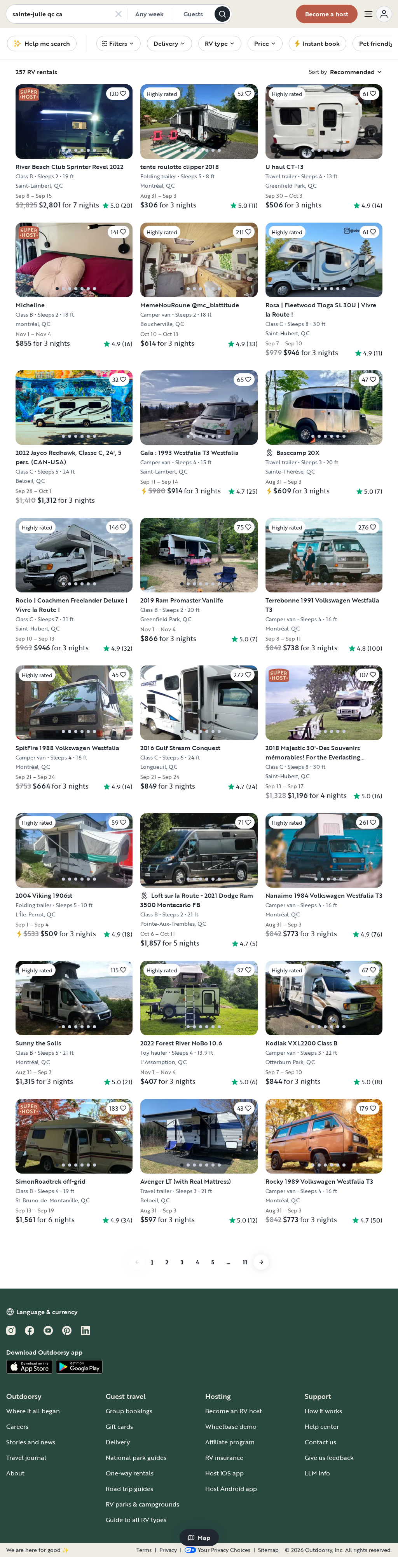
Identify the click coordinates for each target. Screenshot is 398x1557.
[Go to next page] (261, 1262)
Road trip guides (129, 1488)
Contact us (320, 1442)
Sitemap (268, 1550)
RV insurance (224, 1457)
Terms (144, 1550)
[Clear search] (118, 14)
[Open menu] (378, 14)
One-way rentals (130, 1473)
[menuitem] (118, 43)
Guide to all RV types (136, 1519)
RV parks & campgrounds (142, 1504)
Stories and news (30, 1442)
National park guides (136, 1457)
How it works (323, 1411)
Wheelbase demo (231, 1426)
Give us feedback (329, 1457)
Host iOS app (224, 1473)
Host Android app (231, 1488)
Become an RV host (233, 1411)
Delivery (118, 1442)
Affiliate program (230, 1442)
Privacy (168, 1550)
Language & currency (47, 1312)
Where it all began (33, 1411)
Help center (322, 1426)
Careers (17, 1426)
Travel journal (26, 1457)
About (15, 1473)
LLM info (317, 1473)
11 (245, 1262)
